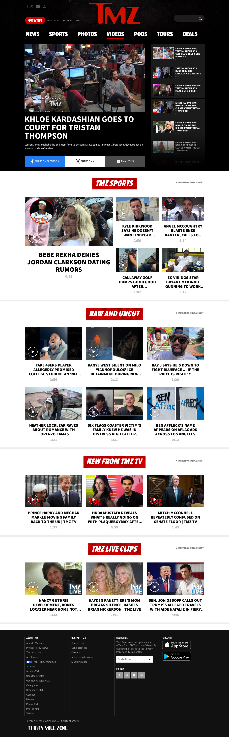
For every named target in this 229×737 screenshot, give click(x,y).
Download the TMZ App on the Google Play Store (176, 656)
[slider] (84, 111)
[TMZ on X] (32, 6)
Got (35, 20)
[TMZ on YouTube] (134, 675)
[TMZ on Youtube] (38, 6)
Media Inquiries (79, 662)
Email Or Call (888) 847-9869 (63, 21)
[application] (84, 78)
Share (47, 161)
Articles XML (33, 671)
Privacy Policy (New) (37, 647)
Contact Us (77, 643)
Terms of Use (33, 652)
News (32, 34)
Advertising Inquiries (82, 657)
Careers (75, 652)
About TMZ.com (35, 643)
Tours (165, 34)
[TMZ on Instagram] (44, 6)
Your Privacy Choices (44, 662)
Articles (30, 666)
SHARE (87, 161)
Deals (190, 34)
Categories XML (34, 690)
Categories (32, 685)
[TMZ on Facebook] (27, 6)
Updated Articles (35, 676)
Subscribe (149, 659)
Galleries (31, 694)
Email (127, 161)
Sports (58, 34)
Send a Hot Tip (79, 647)
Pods (140, 34)
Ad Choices (32, 657)
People (30, 699)
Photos (87, 34)
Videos (115, 34)
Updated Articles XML (38, 680)
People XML (32, 704)
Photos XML (32, 708)
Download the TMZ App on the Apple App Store (176, 645)
